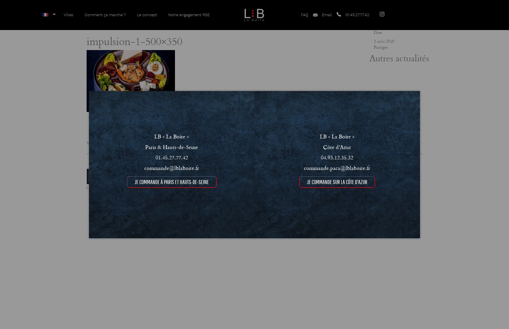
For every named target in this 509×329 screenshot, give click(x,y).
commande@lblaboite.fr (171, 167)
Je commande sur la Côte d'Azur (337, 181)
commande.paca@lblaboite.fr (337, 167)
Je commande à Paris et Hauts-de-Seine (172, 181)
